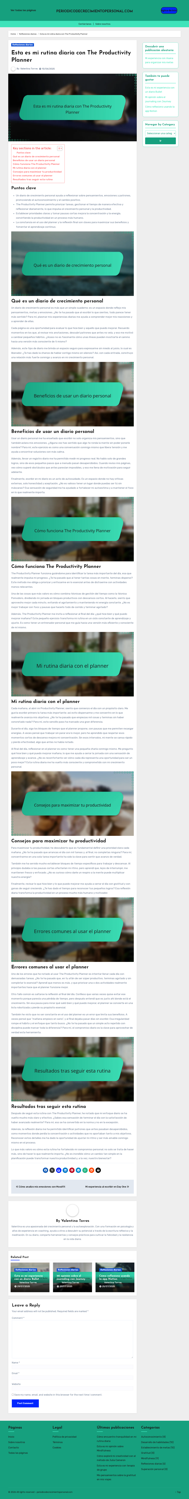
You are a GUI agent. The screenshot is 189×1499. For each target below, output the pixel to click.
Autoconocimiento (151, 1436)
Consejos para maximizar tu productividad (37, 171)
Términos (58, 1442)
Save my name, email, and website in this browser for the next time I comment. (58, 1394)
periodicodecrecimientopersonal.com (94, 11)
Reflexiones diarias (22, 45)
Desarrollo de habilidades (155, 1442)
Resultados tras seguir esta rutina (33, 179)
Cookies (57, 1447)
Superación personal (152, 1469)
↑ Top (178, 1492)
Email (15, 1373)
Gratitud (146, 1453)
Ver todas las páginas (23, 10)
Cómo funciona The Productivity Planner (36, 164)
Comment (18, 1318)
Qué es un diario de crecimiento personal (36, 156)
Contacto (13, 1447)
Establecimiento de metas (155, 1447)
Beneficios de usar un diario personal (34, 160)
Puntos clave (24, 152)
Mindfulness (148, 1458)
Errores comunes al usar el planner (33, 175)
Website (16, 1384)
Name (16, 1362)
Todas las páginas (18, 1453)
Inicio (11, 1436)
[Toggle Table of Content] (58, 148)
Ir (161, 140)
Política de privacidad (64, 1436)
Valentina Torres (29, 68)
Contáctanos (85, 24)
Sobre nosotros (102, 24)
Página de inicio (169, 10)
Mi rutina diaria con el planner (30, 168)
